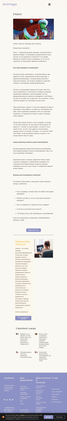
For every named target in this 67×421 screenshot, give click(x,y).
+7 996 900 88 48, (9, 407)
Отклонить (59, 417)
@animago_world (9, 409)
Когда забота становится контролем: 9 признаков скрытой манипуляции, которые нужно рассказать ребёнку (44, 340)
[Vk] (12, 399)
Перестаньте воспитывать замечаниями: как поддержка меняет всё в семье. (45, 356)
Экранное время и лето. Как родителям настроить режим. (26, 354)
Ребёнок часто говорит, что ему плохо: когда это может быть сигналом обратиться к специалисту (25, 339)
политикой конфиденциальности (29, 419)
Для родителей (26, 379)
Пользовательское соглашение (41, 408)
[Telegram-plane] (4, 399)
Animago (10, 4)
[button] (49, 4)
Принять (48, 417)
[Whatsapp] (7, 399)
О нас (55, 378)
